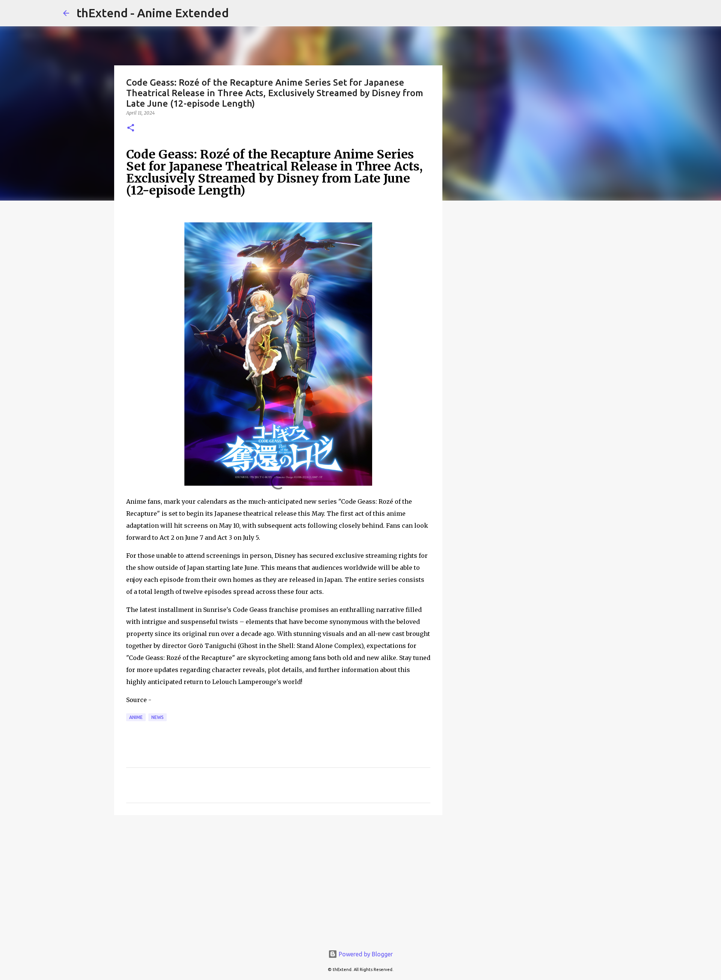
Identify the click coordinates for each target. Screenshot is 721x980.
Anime (136, 717)
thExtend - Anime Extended (153, 13)
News (157, 717)
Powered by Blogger (365, 954)
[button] (130, 128)
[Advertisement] (278, 879)
